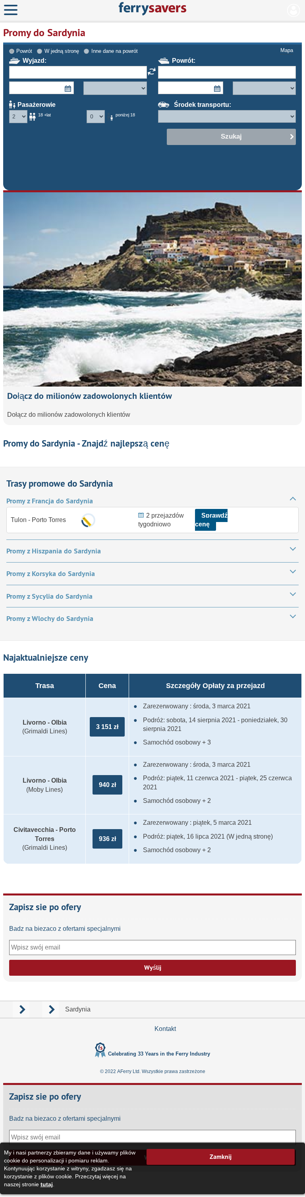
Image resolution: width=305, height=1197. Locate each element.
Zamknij (221, 1157)
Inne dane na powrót (114, 51)
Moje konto (293, 10)
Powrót (24, 51)
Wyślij (152, 967)
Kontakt (165, 1028)
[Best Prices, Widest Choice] (152, 8)
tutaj (47, 1184)
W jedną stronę (61, 51)
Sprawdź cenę (211, 520)
